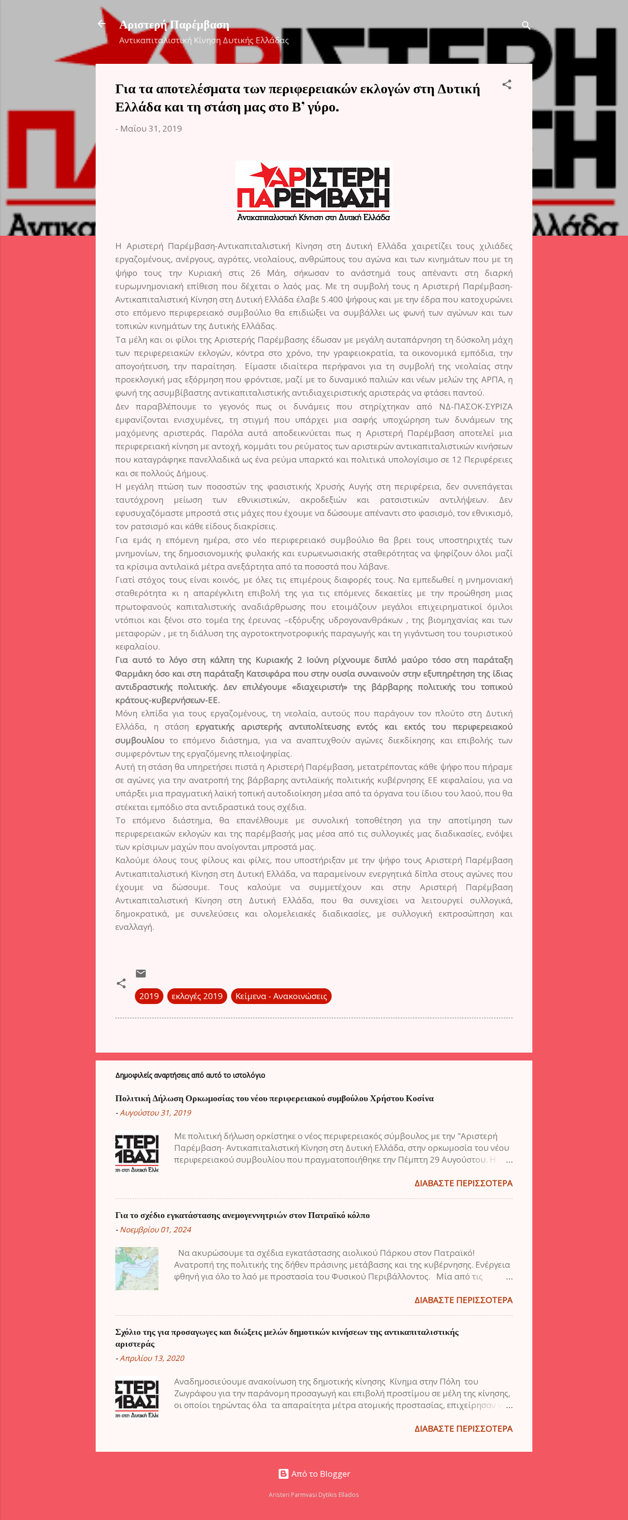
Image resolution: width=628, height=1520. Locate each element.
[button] (507, 86)
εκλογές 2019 (197, 996)
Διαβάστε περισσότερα (464, 1183)
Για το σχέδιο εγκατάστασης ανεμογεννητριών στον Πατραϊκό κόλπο (242, 1215)
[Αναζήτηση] (526, 27)
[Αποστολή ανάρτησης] (141, 976)
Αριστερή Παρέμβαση (174, 23)
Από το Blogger (319, 1473)
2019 (149, 996)
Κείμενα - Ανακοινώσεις (281, 996)
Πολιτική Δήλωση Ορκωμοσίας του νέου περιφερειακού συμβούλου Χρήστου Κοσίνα (274, 1098)
